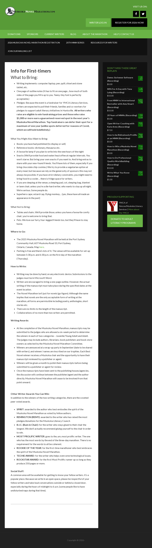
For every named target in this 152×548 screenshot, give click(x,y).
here (41, 247)
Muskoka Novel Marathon (30, 10)
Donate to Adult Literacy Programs (123, 220)
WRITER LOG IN (98, 22)
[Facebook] (136, 14)
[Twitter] (143, 14)
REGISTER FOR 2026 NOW (129, 22)
